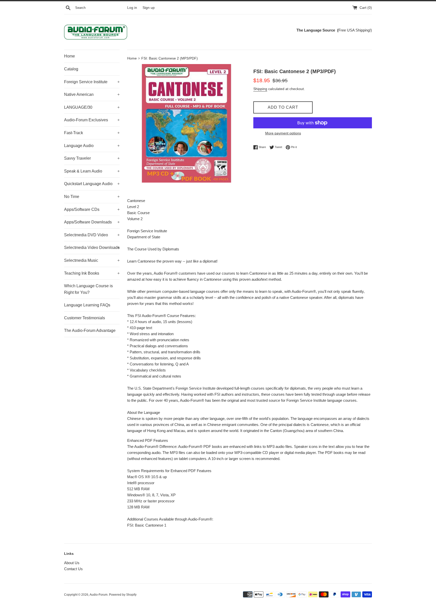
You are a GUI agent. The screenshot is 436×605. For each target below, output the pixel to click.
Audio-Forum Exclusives (92, 120)
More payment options (283, 133)
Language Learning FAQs (87, 305)
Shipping (260, 89)
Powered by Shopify (123, 594)
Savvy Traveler (92, 158)
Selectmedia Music (92, 260)
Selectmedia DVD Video (92, 235)
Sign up (149, 8)
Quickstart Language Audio (92, 184)
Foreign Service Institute (92, 82)
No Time (92, 196)
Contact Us (73, 569)
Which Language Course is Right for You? (88, 289)
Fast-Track (92, 133)
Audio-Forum (98, 594)
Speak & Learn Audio (92, 171)
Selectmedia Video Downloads (92, 247)
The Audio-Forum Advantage (90, 330)
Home (69, 56)
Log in (132, 8)
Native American (92, 94)
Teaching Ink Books (92, 273)
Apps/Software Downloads (92, 222)
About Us (71, 563)
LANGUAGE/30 (92, 107)
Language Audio (92, 145)
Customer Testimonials (84, 318)
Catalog (71, 69)
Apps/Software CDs (92, 209)
